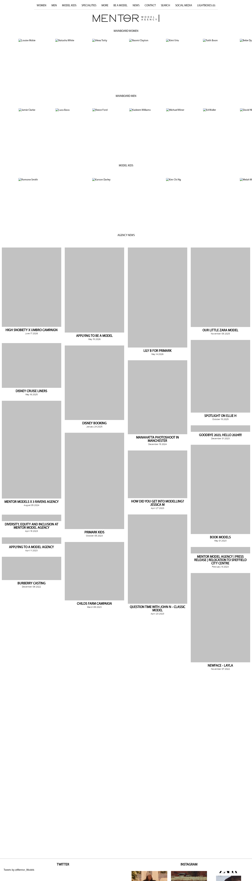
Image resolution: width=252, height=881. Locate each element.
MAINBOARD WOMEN (126, 31)
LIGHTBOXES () (206, 5)
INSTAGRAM (189, 864)
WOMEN (41, 5)
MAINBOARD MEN (126, 96)
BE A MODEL (120, 5)
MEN (54, 5)
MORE (104, 5)
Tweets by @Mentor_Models (19, 870)
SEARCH (165, 5)
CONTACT (150, 5)
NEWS (136, 5)
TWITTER (63, 864)
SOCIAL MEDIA (183, 5)
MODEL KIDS (69, 5)
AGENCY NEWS (126, 235)
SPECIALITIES (89, 5)
